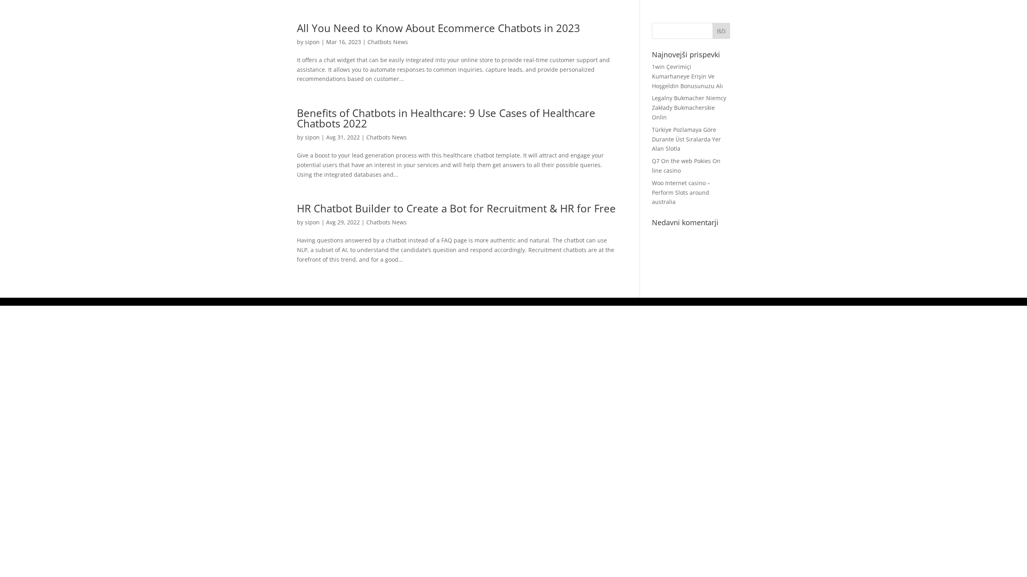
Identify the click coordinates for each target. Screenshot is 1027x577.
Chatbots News (387, 42)
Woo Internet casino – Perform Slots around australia (681, 192)
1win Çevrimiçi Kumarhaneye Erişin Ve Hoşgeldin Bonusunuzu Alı (687, 76)
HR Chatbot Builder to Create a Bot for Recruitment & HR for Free (456, 208)
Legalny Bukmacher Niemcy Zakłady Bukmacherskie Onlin (689, 107)
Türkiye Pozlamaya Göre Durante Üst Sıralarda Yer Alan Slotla (686, 139)
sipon (312, 42)
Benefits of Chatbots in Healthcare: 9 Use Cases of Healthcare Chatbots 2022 (446, 118)
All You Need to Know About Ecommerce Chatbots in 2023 (438, 28)
